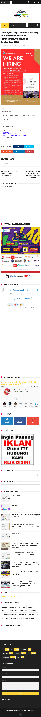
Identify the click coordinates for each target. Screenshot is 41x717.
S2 (2, 619)
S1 (37, 615)
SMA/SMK (26, 45)
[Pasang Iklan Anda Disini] (17, 465)
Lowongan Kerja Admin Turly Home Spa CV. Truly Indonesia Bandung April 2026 (25, 545)
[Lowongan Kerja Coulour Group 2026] (20, 279)
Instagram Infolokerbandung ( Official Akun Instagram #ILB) (18, 383)
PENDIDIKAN (22, 615)
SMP (20, 619)
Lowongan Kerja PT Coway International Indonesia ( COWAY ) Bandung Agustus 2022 (25, 583)
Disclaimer (16, 495)
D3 (24, 607)
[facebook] (32, 2)
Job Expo (30, 607)
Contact (15, 505)
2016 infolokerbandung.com (25, 710)
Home (5, 25)
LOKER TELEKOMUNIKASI (9, 615)
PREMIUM (19, 45)
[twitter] (34, 2)
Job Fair (4, 611)
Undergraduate (29, 619)
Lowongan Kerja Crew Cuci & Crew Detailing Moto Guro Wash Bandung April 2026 (25, 564)
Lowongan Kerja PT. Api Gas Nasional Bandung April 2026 (23, 554)
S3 (7, 619)
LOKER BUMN (23, 611)
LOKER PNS (33, 611)
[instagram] (28, 2)
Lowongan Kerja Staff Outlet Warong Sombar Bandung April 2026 (26, 525)
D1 (19, 607)
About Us (15, 534)
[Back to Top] (20, 714)
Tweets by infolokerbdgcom (11, 596)
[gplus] (38, 2)
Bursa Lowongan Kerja (9, 607)
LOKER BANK (13, 611)
